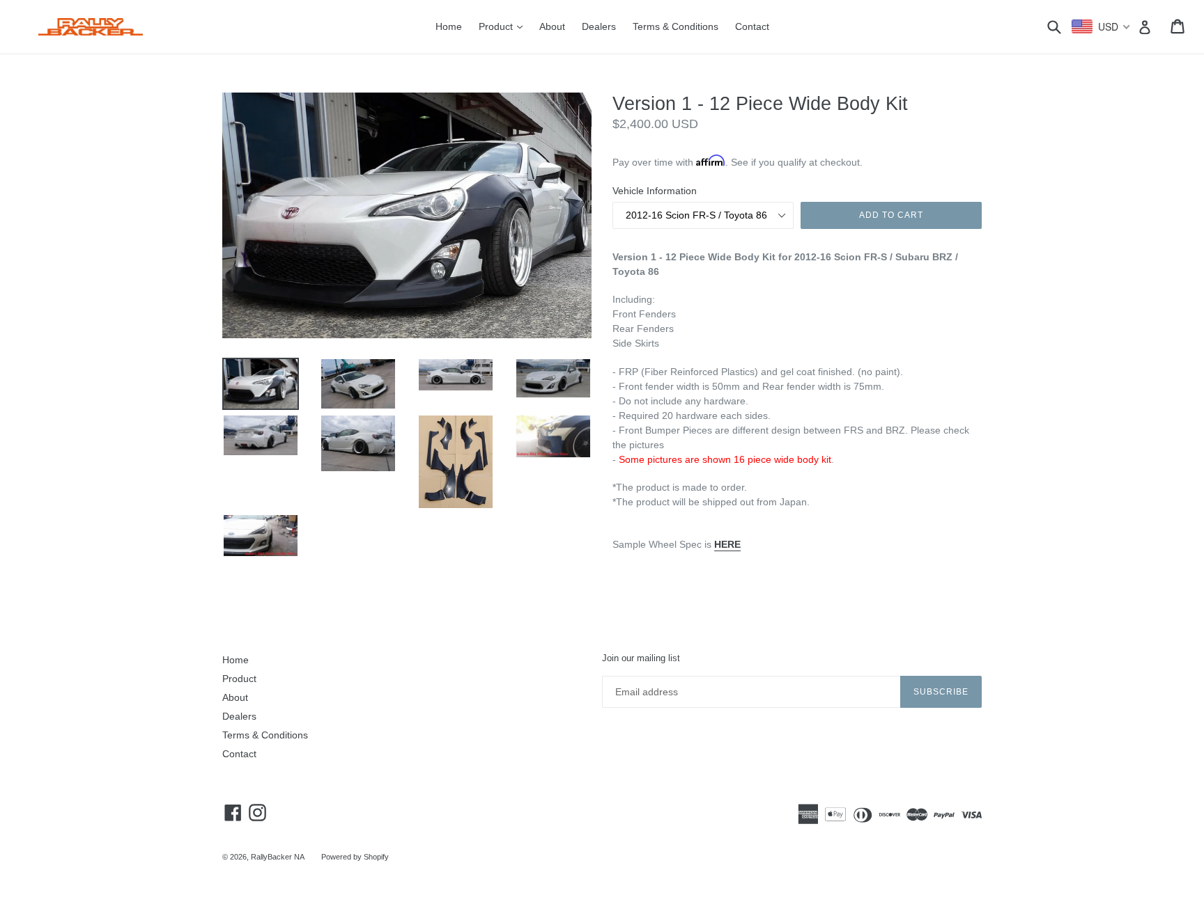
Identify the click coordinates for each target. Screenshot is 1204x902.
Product (504, 26)
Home (448, 26)
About (552, 26)
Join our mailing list (641, 658)
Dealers (599, 26)
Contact (752, 26)
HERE (727, 544)
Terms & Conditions (675, 26)
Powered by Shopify (355, 857)
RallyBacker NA (277, 857)
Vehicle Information (654, 190)
